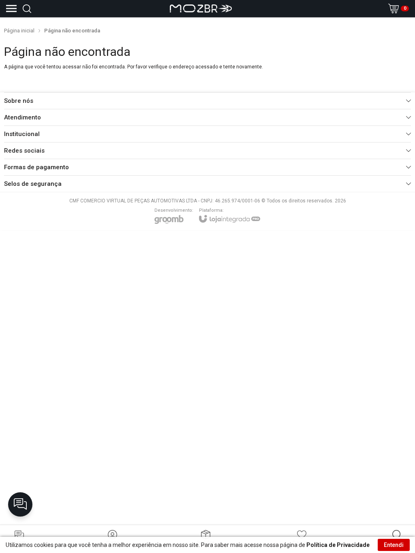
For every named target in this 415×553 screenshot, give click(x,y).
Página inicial (19, 31)
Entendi (394, 545)
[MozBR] (201, 8)
